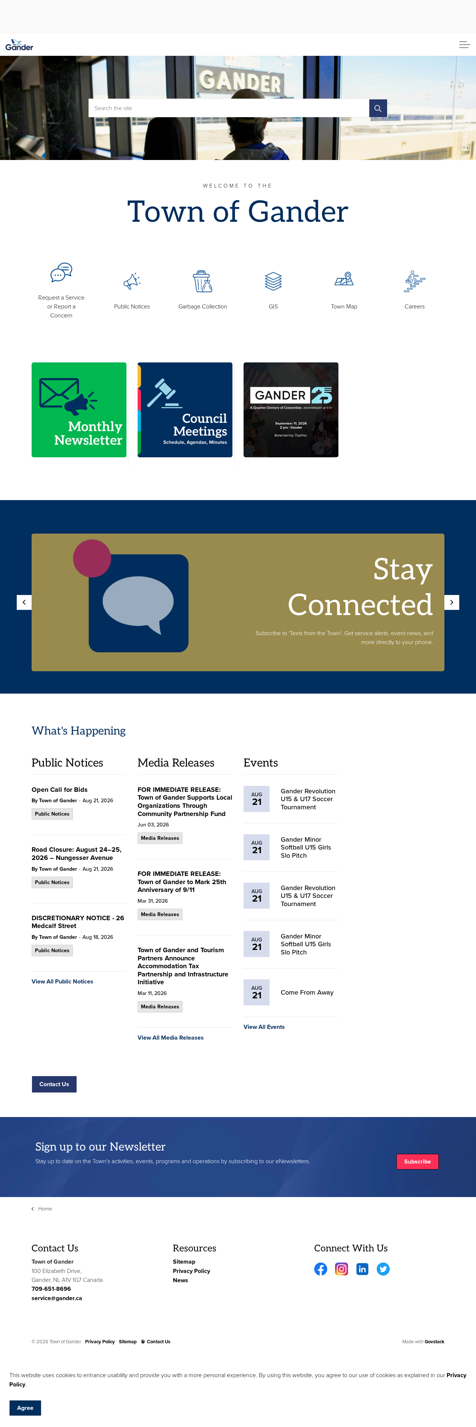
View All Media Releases (171, 1037)
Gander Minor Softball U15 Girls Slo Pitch (306, 847)
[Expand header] (465, 44)
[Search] (378, 108)
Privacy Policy (191, 1271)
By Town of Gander (54, 800)
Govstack (434, 1341)
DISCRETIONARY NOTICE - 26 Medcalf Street (78, 922)
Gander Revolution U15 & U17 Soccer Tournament (308, 799)
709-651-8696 (51, 1288)
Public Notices (52, 814)
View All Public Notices (62, 981)
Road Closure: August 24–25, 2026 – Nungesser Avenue (77, 854)
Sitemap (184, 1261)
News (180, 1280)
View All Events (264, 1027)
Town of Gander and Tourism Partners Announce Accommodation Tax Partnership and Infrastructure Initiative (183, 966)
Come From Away (307, 992)
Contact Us (54, 1084)
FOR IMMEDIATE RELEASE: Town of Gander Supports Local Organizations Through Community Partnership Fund (185, 802)
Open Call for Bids (60, 790)
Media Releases (160, 838)
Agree (25, 1408)
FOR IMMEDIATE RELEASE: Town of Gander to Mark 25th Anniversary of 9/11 (182, 882)
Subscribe (417, 1161)
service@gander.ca (57, 1298)
